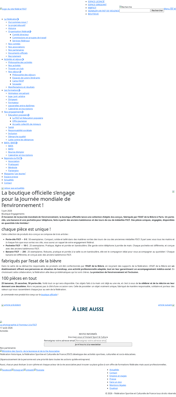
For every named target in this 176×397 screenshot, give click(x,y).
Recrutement (14, 56)
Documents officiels (18, 53)
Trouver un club (16, 68)
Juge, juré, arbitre (16, 96)
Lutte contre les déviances (21, 139)
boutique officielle (49, 294)
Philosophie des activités (20, 62)
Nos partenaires (16, 50)
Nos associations (16, 46)
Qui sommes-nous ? (18, 22)
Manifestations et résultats (21, 87)
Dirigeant (12, 99)
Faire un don (116, 382)
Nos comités (14, 43)
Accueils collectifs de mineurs (26, 124)
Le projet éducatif (16, 25)
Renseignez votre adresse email (59, 340)
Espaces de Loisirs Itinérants (26, 77)
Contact (8, 182)
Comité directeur (20, 34)
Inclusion (12, 133)
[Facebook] (5, 369)
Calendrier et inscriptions (20, 108)
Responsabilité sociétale (20, 130)
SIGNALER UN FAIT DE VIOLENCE (103, 10)
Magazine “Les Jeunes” (15, 173)
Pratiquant (13, 164)
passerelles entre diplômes (21, 105)
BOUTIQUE (93, 13)
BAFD (10, 148)
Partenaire (13, 170)
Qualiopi (114, 388)
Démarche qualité (17, 136)
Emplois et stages (118, 375)
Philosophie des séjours (24, 74)
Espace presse (11, 176)
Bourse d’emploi (16, 152)
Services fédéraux (21, 40)
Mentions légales (118, 385)
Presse (113, 379)
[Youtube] (39, 369)
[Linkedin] (29, 369)
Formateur (13, 102)
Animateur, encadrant (18, 93)
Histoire (12, 28)
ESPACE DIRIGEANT (97, 4)
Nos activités (14, 65)
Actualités (9, 179)
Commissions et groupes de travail (29, 37)
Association (13, 161)
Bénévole (12, 167)
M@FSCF (92, 7)
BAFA (10, 145)
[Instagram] (17, 369)
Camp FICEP (18, 80)
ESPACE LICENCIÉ (96, 1)
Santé (11, 127)
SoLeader (17, 84)
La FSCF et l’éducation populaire (27, 118)
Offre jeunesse (19, 121)
